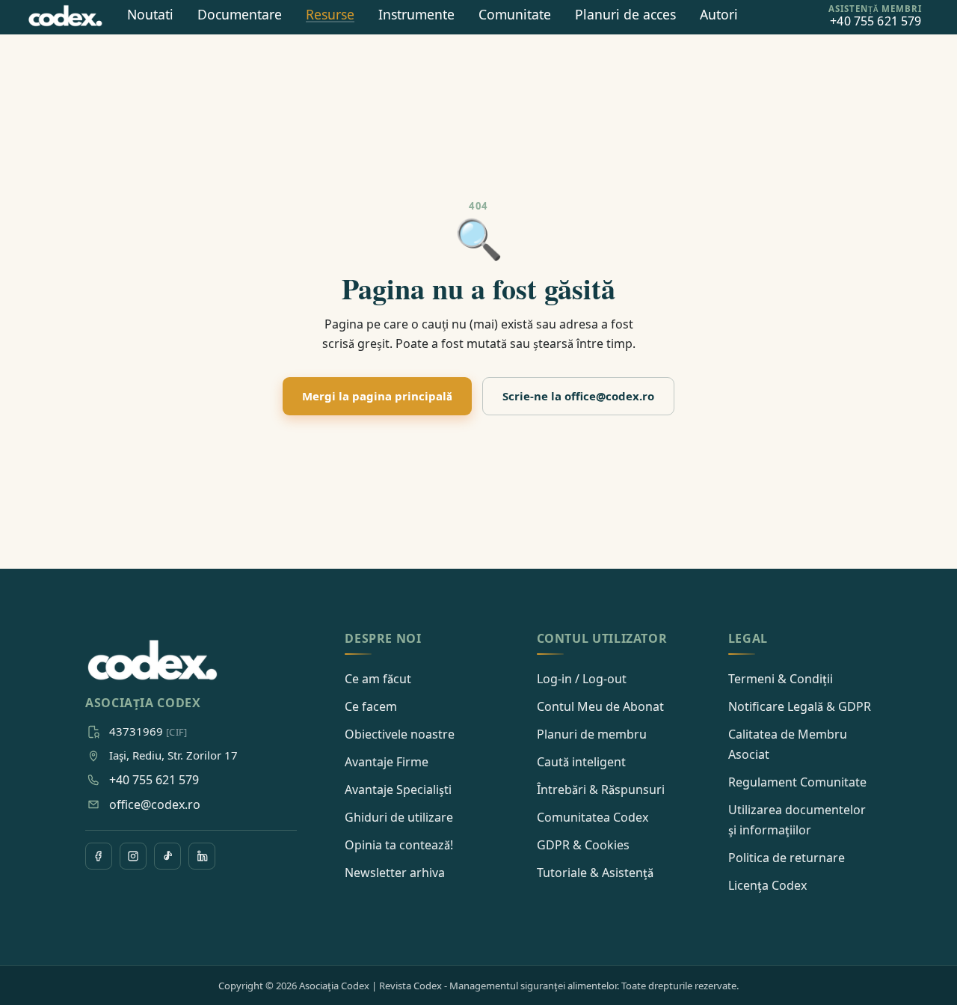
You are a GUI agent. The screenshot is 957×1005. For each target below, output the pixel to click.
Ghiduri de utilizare (399, 817)
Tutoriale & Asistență (595, 872)
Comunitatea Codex (592, 817)
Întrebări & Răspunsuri (601, 789)
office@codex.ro (154, 804)
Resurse (330, 14)
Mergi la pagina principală (377, 395)
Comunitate (514, 14)
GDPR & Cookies (583, 845)
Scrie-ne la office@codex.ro (578, 395)
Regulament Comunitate (797, 782)
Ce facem (371, 706)
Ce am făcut (378, 678)
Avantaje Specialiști (398, 789)
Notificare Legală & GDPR (799, 706)
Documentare (239, 14)
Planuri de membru (592, 734)
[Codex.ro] (152, 660)
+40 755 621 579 (154, 780)
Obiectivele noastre (400, 734)
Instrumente (416, 14)
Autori (719, 14)
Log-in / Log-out (582, 678)
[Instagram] (133, 856)
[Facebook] (98, 856)
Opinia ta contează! (399, 845)
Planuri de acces (625, 14)
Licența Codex (767, 885)
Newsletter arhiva (395, 872)
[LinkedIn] (201, 856)
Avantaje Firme (386, 762)
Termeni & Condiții (780, 678)
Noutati (150, 14)
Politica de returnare (786, 857)
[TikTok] (167, 856)
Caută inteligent (581, 762)
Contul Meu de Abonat (600, 706)
